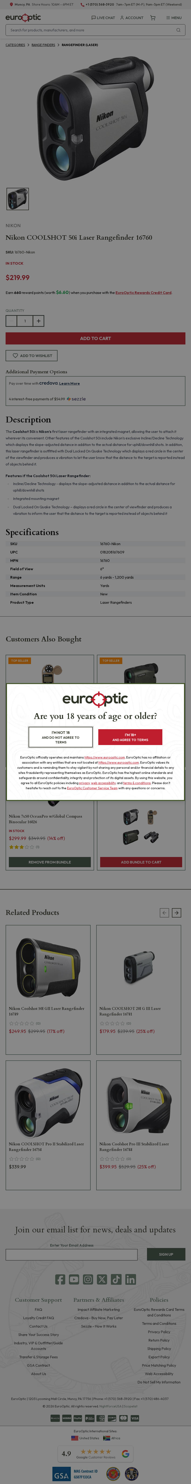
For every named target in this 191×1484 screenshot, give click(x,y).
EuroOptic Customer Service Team (92, 788)
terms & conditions (137, 783)
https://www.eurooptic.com (105, 757)
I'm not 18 (60, 737)
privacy (84, 783)
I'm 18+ (130, 737)
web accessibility (103, 783)
